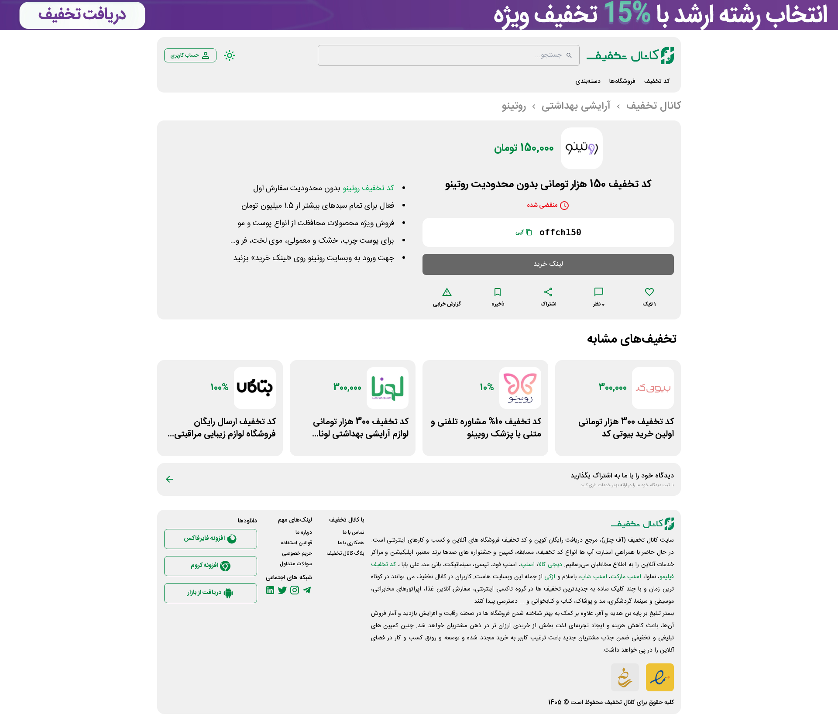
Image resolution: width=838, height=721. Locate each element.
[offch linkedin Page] (270, 590)
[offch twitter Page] (282, 590)
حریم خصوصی (297, 553)
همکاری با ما (351, 543)
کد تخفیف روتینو (368, 188)
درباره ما (303, 532)
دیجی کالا (550, 565)
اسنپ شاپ (593, 577)
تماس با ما (353, 532)
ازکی (549, 577)
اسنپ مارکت (626, 577)
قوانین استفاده (296, 543)
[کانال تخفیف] (630, 55)
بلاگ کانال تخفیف (345, 553)
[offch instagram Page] (294, 590)
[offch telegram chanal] (307, 590)
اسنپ (528, 565)
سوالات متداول (296, 564)
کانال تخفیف (619, 702)
